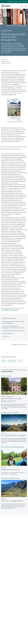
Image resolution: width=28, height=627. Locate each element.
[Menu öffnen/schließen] (26, 6)
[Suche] (22, 6)
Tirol (20, 361)
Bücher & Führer (12, 361)
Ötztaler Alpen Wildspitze (11, 310)
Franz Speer (6, 61)
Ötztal (3, 361)
